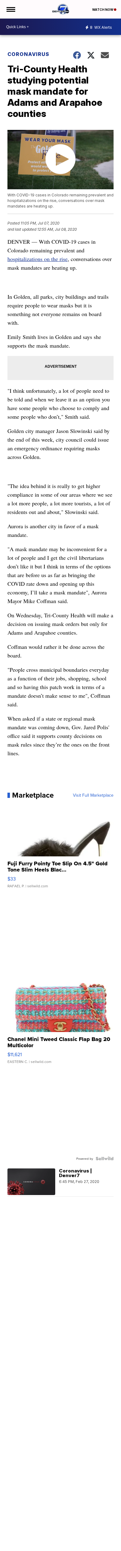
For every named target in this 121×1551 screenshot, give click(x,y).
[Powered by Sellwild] (105, 1158)
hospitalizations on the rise (37, 259)
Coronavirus (28, 54)
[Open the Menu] (10, 9)
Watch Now (103, 9)
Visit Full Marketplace (93, 795)
